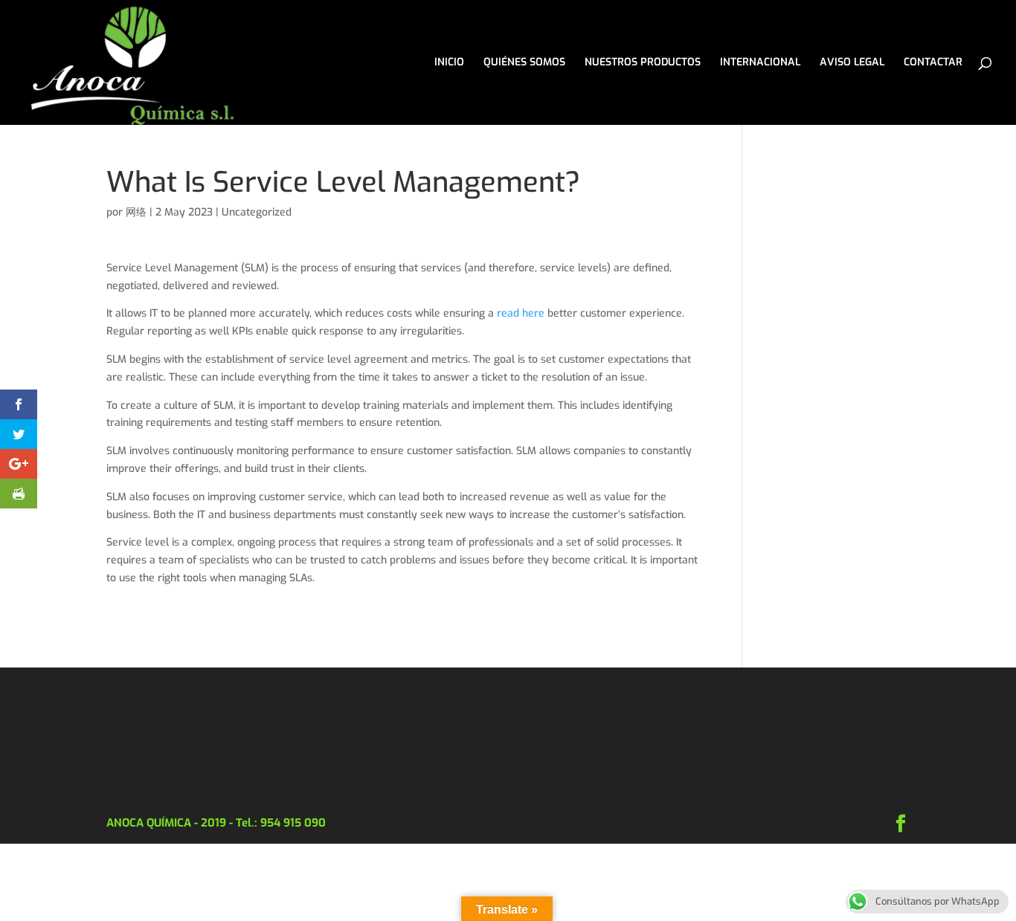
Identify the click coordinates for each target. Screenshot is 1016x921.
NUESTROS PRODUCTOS (643, 63)
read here (520, 313)
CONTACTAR (933, 63)
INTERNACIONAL (760, 63)
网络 (136, 212)
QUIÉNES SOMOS (524, 63)
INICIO (449, 63)
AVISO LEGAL (852, 63)
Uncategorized (257, 212)
